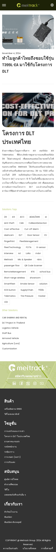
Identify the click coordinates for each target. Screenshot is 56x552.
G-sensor (41, 247)
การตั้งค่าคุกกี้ (47, 548)
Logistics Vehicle (10, 328)
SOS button (10, 289)
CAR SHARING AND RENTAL (14, 317)
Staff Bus (6, 333)
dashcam (9, 235)
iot (19, 253)
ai (46, 216)
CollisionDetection (38, 223)
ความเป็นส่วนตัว (10, 548)
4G (13, 216)
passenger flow (11, 265)
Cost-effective (11, 229)
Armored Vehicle (10, 338)
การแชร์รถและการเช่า (14, 431)
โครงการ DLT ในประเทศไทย (17, 436)
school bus (45, 271)
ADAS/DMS (34, 216)
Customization (9, 348)
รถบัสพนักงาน (10, 446)
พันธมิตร (8, 517)
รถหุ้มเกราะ (9, 451)
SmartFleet (9, 283)
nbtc (39, 259)
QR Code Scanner (33, 265)
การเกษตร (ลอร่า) (12, 457)
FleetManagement (29, 241)
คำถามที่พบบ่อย (11, 484)
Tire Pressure (27, 296)
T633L (41, 289)
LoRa (28, 253)
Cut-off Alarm (31, 229)
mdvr (38, 253)
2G (5, 216)
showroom (35, 277)
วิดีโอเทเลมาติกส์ (11, 414)
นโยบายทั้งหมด (29, 548)
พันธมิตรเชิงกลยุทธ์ (12, 522)
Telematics (10, 296)
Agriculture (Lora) (11, 343)
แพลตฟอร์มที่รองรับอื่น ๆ (15, 494)
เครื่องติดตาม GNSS (13, 408)
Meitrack (8, 259)
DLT (20, 235)
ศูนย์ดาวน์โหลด (11, 479)
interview (8, 253)
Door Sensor (33, 235)
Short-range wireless (14, 277)
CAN (21, 223)
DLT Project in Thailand (13, 322)
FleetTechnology (12, 247)
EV (46, 235)
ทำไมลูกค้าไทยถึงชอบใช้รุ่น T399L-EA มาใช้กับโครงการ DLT (28, 65)
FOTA (28, 247)
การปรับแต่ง (9, 462)
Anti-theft (9, 223)
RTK (33, 271)
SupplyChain (27, 289)
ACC (22, 216)
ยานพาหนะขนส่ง (12, 441)
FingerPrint (9, 241)
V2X (6, 302)
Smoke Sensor (27, 283)
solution (43, 283)
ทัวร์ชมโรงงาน (11, 511)
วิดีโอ (6, 489)
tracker (42, 296)
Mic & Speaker (25, 259)
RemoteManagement (15, 271)
